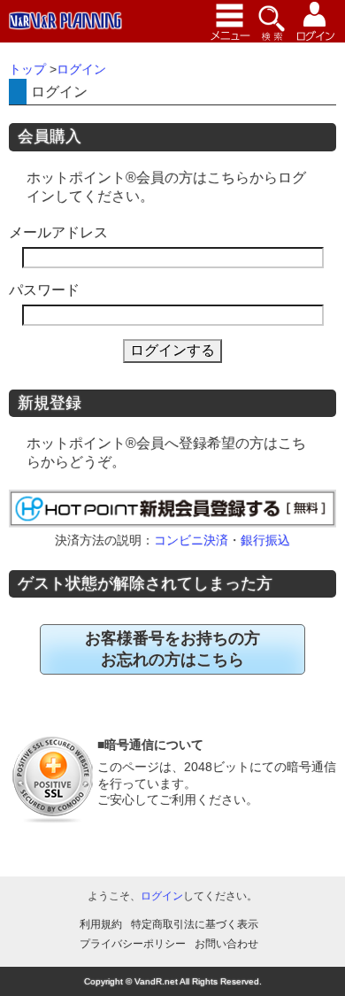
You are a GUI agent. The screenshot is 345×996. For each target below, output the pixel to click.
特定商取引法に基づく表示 (194, 924)
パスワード (44, 289)
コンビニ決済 (191, 540)
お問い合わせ (226, 944)
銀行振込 (265, 540)
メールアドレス (58, 232)
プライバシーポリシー (133, 944)
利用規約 (101, 924)
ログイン (162, 896)
